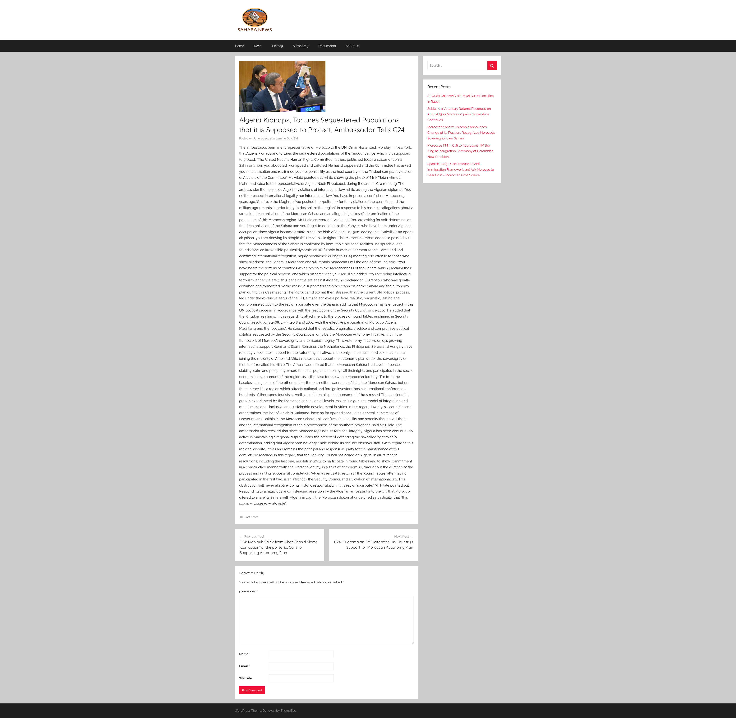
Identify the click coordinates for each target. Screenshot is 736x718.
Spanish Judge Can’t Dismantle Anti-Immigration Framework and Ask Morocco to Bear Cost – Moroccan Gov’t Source (460, 169)
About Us (352, 46)
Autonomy (301, 46)
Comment (248, 592)
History (277, 46)
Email (244, 666)
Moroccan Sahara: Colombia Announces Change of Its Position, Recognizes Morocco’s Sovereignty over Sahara (461, 132)
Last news (251, 517)
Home (239, 46)
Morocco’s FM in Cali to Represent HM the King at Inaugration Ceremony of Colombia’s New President (460, 151)
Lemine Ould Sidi (287, 138)
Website (245, 678)
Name (245, 654)
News (258, 46)
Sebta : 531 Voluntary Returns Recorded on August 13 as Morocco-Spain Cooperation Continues (459, 114)
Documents (327, 46)
